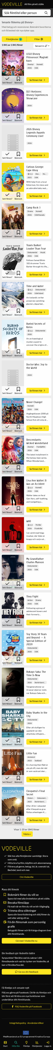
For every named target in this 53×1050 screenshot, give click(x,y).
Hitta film (16, 1046)
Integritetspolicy (17, 1022)
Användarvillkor (35, 1022)
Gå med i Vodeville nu (26, 940)
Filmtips (26, 1046)
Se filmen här (36, 80)
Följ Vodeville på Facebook (28, 1006)
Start (5, 1046)
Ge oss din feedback (28, 971)
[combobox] (26, 12)
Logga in (47, 1046)
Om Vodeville (26, 876)
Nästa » (27, 834)
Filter (37, 39)
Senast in (40, 45)
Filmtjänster (13, 39)
